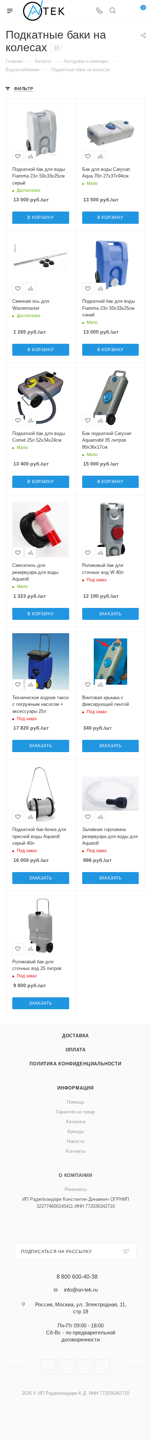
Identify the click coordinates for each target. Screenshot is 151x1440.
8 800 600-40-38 (77, 1277)
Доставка (75, 1035)
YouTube (84, 1366)
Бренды (75, 1131)
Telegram (66, 1366)
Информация (75, 1088)
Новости (75, 1141)
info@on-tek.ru (81, 1290)
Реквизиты (76, 1189)
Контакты (75, 1151)
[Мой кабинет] (126, 11)
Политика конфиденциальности (75, 1063)
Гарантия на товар (75, 1111)
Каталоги (75, 1121)
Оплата (76, 1049)
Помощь (75, 1102)
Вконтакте (48, 1366)
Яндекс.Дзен (102, 1366)
